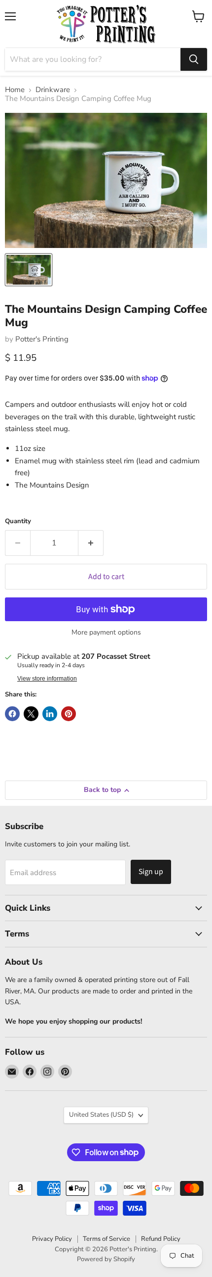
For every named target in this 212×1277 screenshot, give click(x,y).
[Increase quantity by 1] (91, 543)
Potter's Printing (42, 339)
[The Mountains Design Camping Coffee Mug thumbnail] (28, 270)
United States (101, 1114)
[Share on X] (31, 713)
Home (15, 90)
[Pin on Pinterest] (68, 713)
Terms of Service (106, 1238)
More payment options (106, 633)
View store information (47, 678)
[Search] (193, 59)
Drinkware (52, 90)
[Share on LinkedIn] (49, 713)
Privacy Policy (52, 1238)
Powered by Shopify (106, 1259)
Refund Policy (160, 1238)
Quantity (18, 521)
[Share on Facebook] (12, 713)
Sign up (151, 871)
